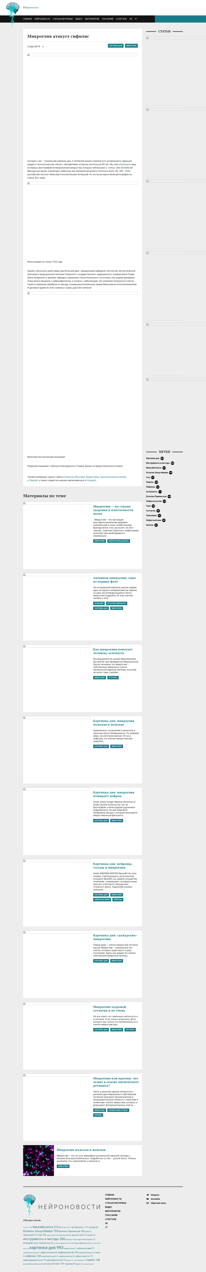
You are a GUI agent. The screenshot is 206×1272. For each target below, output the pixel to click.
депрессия (65, 1235)
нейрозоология (156, 501)
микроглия (131, 46)
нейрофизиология (56, 1260)
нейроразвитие (67, 1256)
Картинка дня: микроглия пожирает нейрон (113, 794)
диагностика (78, 1235)
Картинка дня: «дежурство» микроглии (115, 937)
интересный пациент (85, 1239)
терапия (70, 1264)
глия (150, 506)
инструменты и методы (160, 463)
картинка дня (115, 46)
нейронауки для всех (119, 541)
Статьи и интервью (63, 19)
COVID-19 (27, 1227)
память (152, 482)
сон (150, 477)
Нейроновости (42, 19)
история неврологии (62, 1243)
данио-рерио (52, 1235)
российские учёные (32, 1264)
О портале (121, 19)
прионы (98, 1115)
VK (131, 19)
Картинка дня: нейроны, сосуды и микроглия (112, 865)
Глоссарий (107, 19)
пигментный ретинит (118, 1110)
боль (88, 1231)
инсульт (70, 1239)
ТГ (136, 19)
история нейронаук (116, 603)
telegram (154, 1195)
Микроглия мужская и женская (81, 1150)
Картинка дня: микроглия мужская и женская (113, 722)
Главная (27, 19)
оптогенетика (80, 1260)
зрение (91, 1235)
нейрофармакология (34, 1260)
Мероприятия (92, 19)
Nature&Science (156, 468)
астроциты (154, 491)
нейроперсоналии (49, 1256)
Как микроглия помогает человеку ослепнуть (113, 651)
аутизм (151, 525)
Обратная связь (158, 1203)
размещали (125, 164)
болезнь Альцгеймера (159, 472)
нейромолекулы (86, 1253)
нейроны (118, 900)
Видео (79, 19)
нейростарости (84, 1256)
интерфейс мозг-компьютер (38, 1243)
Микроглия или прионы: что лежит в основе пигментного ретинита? (116, 1082)
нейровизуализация (31, 1253)
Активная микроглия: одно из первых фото (114, 579)
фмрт (79, 1264)
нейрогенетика (155, 520)
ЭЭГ (68, 1227)
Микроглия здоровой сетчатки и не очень (109, 1008)
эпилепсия (88, 1264)
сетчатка (113, 678)
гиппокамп (153, 515)
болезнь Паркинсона (158, 496)
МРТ (62, 1227)
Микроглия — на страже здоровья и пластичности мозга (113, 510)
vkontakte (155, 1199)
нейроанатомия (102, 900)
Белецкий (99, 603)
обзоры (69, 1260)
